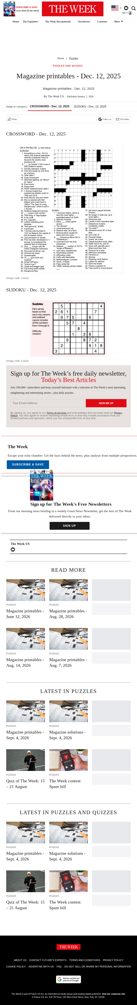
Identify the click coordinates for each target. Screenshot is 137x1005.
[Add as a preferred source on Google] (68, 979)
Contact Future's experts (47, 960)
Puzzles (73, 58)
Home (60, 58)
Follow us (107, 119)
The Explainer (30, 21)
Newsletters (84, 21)
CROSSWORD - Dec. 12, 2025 (49, 106)
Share (14, 119)
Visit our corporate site (113, 994)
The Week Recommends (58, 21)
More (117, 21)
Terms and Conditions (84, 960)
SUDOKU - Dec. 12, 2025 (90, 106)
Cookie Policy (16, 966)
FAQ (59, 966)
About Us (20, 960)
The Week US (56, 96)
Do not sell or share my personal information (97, 966)
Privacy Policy (113, 960)
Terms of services (57, 412)
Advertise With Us (41, 966)
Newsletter (124, 119)
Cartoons (102, 21)
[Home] (15, 21)
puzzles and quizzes (68, 66)
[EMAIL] (14, 549)
